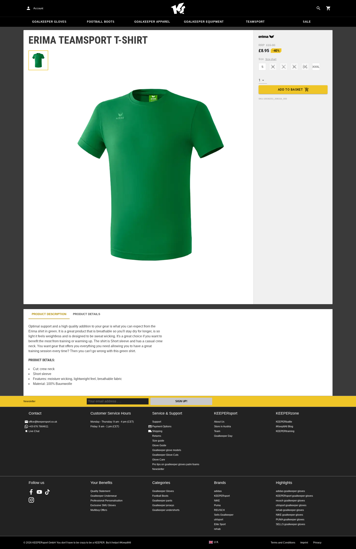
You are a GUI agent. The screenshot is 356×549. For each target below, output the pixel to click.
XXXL (316, 66)
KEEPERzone (287, 413)
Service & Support (167, 413)
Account (38, 8)
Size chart (270, 59)
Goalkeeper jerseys (163, 505)
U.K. (216, 542)
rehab (217, 529)
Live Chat (34, 431)
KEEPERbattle (284, 421)
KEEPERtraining (285, 431)
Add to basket (290, 89)
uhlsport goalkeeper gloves (291, 505)
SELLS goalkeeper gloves (290, 524)
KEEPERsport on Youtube (39, 492)
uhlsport (218, 519)
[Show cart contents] (328, 8)
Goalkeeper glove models (166, 450)
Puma (217, 505)
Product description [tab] (49, 314)
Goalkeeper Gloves (49, 21)
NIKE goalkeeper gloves (289, 514)
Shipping (157, 431)
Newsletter (29, 401)
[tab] (38, 60)
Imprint (304, 542)
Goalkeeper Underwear (103, 495)
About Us (219, 421)
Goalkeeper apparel (152, 21)
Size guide (158, 440)
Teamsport (255, 21)
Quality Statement (100, 491)
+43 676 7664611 (38, 426)
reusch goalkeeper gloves (290, 500)
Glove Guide (159, 445)
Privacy (317, 542)
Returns (156, 436)
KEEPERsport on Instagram (31, 500)
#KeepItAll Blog (284, 426)
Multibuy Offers (98, 510)
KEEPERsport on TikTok (47, 492)
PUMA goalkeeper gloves (290, 519)
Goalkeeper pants (162, 500)
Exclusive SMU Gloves (103, 505)
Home (178, 8)
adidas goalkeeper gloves (290, 491)
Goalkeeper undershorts (165, 510)
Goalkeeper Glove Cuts (165, 454)
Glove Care (158, 459)
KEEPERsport (225, 413)
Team (217, 431)
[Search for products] (318, 8)
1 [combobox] (259, 80)
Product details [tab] (86, 314)
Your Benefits (101, 483)
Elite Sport (220, 524)
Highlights (284, 483)
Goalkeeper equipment (204, 21)
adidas (218, 491)
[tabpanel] (95, 357)
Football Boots (101, 21)
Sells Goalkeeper (223, 514)
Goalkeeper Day (223, 436)
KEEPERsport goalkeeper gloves (294, 495)
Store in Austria (222, 426)
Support (156, 421)
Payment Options (161, 426)
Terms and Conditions (283, 542)
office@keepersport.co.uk (43, 421)
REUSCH (219, 510)
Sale (307, 21)
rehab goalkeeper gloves (290, 510)
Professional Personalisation (106, 500)
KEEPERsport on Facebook (31, 492)
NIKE (217, 500)
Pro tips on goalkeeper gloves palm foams (175, 464)
